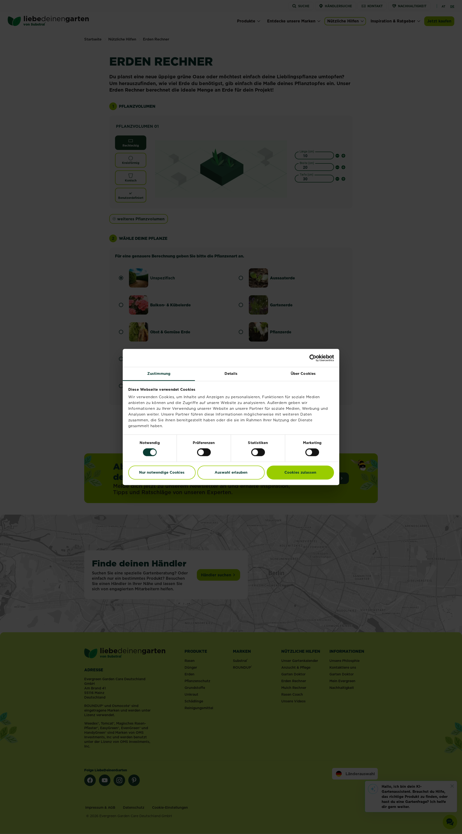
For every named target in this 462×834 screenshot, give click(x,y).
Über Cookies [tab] (303, 373)
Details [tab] (231, 373)
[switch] (204, 452)
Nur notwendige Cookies (162, 472)
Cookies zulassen (300, 472)
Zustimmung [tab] (158, 373)
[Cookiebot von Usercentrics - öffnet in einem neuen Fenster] (313, 358)
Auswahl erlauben (231, 472)
